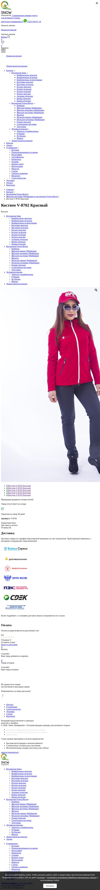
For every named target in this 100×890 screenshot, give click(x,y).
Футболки (15, 279)
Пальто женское (18, 237)
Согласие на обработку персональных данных (26, 732)
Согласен (50, 886)
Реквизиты (16, 853)
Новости (15, 862)
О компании (11, 707)
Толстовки (16, 270)
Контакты (10, 716)
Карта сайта (11, 734)
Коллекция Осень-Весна (17, 246)
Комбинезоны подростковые (24, 223)
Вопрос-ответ (17, 857)
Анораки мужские (19, 239)
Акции (9, 839)
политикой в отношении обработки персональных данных (71, 877)
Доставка (10, 711)
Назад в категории (9, 645)
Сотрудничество (13, 709)
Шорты (14, 281)
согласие (41, 877)
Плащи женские (18, 265)
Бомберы (15, 249)
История (15, 846)
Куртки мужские (18, 232)
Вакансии (15, 869)
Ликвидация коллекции (16, 284)
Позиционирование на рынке (24, 848)
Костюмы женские (19, 225)
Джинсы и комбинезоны (22, 274)
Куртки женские (18, 230)
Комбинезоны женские (21, 218)
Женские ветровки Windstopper (25, 253)
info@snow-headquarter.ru (12, 22)
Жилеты (15, 258)
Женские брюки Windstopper (24, 251)
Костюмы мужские (19, 228)
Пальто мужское (18, 235)
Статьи (9, 714)
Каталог (9, 704)
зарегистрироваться (9, 752)
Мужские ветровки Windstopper (25, 263)
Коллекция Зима (13, 216)
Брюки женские (18, 242)
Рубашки (15, 277)
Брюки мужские (18, 244)
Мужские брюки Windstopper (24, 260)
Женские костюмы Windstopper (25, 256)
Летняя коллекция (14, 272)
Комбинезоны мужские (21, 221)
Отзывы (15, 855)
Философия (16, 850)
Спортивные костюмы (21, 267)
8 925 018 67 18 (34, 22)
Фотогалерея (17, 860)
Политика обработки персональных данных (25, 730)
